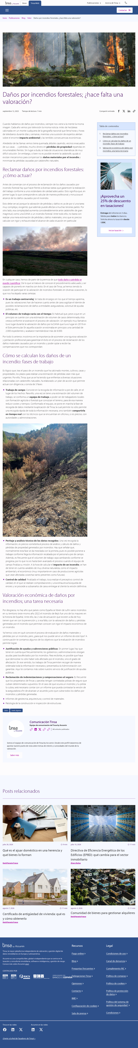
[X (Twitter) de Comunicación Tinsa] (40, 729)
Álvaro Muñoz (76, 863)
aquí (27, 964)
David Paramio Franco (10, 863)
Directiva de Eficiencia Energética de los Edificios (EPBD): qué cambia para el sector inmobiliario (99, 854)
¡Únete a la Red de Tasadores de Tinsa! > (19, 1038)
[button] (119, 111)
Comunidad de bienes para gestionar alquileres (103, 913)
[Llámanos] (126, 3)
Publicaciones (14, 18)
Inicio (5, 18)
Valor (29, 18)
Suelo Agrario (16, 710)
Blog (23, 18)
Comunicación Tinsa (43, 722)
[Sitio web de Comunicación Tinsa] (31, 729)
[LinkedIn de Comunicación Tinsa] (35, 729)
